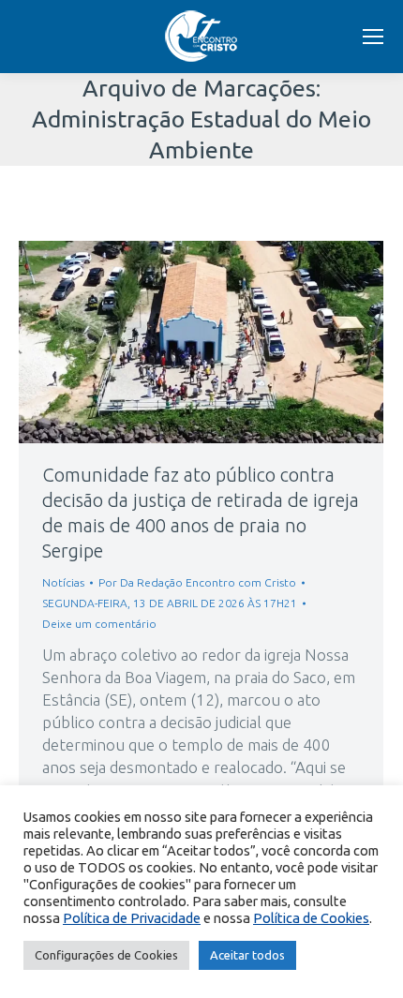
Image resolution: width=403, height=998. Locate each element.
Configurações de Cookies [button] (106, 954)
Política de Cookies (311, 918)
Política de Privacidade (132, 918)
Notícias (63, 582)
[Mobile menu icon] (373, 36)
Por (197, 582)
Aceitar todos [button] (247, 954)
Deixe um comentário (99, 624)
